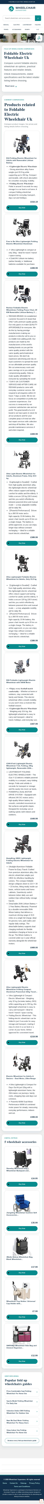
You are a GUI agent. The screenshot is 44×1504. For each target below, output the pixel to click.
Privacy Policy (34, 1483)
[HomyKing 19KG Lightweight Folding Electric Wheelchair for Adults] (22, 844)
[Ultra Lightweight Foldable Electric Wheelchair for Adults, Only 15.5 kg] (22, 562)
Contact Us (14, 1483)
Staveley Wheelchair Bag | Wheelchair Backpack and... (18, 1169)
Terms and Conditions (22, 1486)
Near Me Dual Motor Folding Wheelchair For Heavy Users (22, 1422)
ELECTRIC (17, 24)
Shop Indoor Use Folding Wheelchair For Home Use (22, 1431)
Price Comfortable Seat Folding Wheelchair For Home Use (22, 1392)
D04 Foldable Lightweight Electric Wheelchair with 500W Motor (20, 681)
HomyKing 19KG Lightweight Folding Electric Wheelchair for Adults (19, 860)
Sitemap (23, 1483)
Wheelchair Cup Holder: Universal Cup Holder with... (20, 1302)
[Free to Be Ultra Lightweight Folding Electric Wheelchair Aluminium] (22, 227)
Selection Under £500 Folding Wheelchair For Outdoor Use (22, 1412)
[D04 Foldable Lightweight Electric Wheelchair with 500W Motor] (22, 666)
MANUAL (6, 24)
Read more (9, 86)
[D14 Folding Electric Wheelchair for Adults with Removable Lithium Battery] (22, 144)
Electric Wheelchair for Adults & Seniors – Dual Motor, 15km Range (21, 1077)
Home (5, 1483)
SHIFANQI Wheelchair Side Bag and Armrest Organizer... (21, 1347)
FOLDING (38, 24)
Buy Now (22, 208)
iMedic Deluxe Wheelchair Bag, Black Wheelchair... (19, 1258)
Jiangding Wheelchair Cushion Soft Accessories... (21, 1214)
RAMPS (27, 29)
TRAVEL (6, 29)
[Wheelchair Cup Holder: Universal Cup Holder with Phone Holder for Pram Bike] (22, 1290)
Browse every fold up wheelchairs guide (22, 1440)
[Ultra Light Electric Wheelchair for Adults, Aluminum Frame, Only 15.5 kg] (22, 459)
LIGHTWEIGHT (27, 24)
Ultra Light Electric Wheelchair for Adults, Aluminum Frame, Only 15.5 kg (21, 476)
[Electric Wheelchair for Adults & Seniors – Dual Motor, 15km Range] (22, 1062)
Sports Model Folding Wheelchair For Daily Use (22, 1402)
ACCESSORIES (16, 29)
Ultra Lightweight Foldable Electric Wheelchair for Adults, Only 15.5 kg (21, 578)
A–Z (38, 29)
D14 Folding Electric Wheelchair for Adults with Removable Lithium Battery (21, 160)
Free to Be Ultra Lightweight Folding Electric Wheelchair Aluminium (22, 242)
